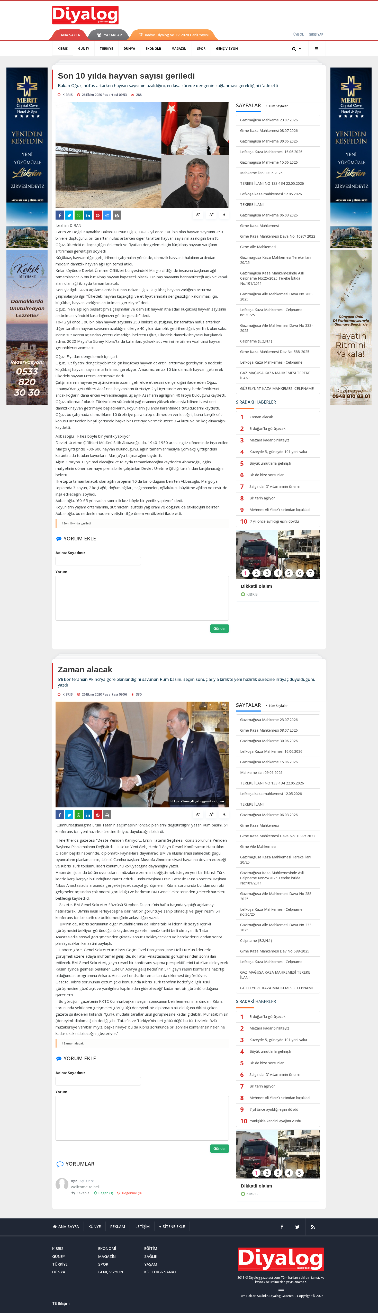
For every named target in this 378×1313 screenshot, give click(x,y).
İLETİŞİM (142, 1226)
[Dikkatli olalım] (278, 558)
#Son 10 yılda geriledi (76, 523)
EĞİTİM (150, 1248)
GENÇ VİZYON (227, 48)
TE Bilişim (61, 1303)
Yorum (61, 571)
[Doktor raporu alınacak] (278, 1157)
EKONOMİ (153, 48)
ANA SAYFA (70, 34)
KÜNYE (94, 1226)
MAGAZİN (179, 48)
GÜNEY (83, 48)
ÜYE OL (298, 34)
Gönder (219, 628)
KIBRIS (63, 48)
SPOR (201, 48)
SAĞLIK (150, 1256)
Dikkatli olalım (256, 586)
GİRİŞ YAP (316, 34)
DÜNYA (129, 48)
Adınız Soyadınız (70, 552)
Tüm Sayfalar (278, 106)
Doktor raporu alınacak (266, 1186)
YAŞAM (150, 1264)
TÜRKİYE (106, 48)
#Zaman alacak (73, 1043)
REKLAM (117, 1226)
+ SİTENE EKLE (172, 1226)
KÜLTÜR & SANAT (160, 1271)
